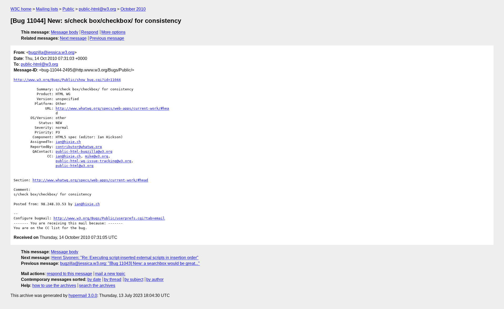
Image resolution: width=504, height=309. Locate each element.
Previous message (107, 38)
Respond (89, 32)
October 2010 (133, 9)
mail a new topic (110, 273)
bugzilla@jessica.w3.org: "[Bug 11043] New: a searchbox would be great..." (130, 263)
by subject (133, 279)
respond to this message (69, 273)
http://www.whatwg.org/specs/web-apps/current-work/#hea (112, 108)
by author (155, 279)
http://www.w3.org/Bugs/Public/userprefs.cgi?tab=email (109, 218)
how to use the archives (54, 285)
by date (94, 279)
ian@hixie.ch (68, 142)
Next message (73, 38)
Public (68, 9)
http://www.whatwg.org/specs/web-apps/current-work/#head (90, 180)
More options (113, 32)
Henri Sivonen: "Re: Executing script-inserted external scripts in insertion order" (124, 257)
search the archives (97, 285)
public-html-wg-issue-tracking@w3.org (93, 161)
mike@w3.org (96, 156)
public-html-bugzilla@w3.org (84, 151)
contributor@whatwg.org (79, 147)
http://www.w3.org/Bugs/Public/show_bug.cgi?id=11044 (67, 80)
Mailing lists (47, 9)
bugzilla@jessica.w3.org (51, 52)
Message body (64, 32)
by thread (112, 279)
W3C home (21, 9)
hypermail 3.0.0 (83, 295)
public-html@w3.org (97, 9)
